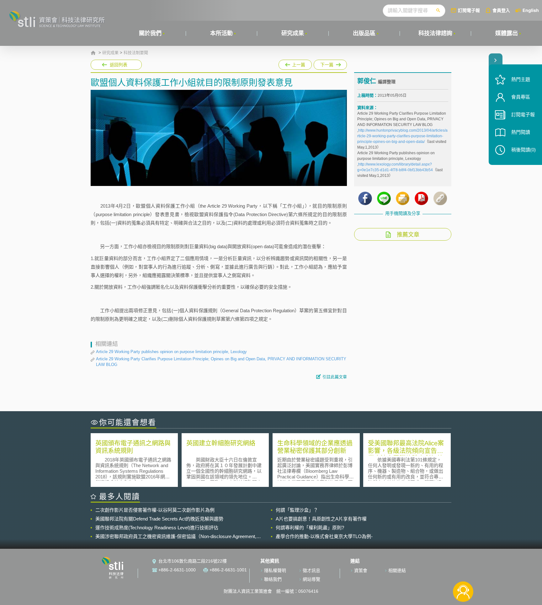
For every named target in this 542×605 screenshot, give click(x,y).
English (531, 10)
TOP (463, 571)
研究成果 (292, 33)
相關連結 (397, 570)
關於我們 (150, 33)
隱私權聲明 (275, 570)
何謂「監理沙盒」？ (297, 510)
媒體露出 (506, 33)
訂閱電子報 (469, 10)
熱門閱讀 (520, 132)
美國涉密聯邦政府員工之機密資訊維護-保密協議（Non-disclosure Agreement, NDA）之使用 (175, 536)
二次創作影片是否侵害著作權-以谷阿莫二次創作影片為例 (155, 510)
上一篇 (295, 63)
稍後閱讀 (523, 149)
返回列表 (118, 64)
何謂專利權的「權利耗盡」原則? (310, 527)
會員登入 (501, 10)
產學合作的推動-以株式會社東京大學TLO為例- (324, 536)
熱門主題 (520, 79)
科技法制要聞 (136, 53)
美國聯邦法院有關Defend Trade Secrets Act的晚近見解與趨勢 (159, 518)
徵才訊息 (311, 570)
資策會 (360, 570)
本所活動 (221, 33)
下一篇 (330, 63)
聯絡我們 (273, 579)
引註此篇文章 (334, 376)
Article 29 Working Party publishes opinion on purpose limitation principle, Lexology (171, 351)
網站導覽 (311, 579)
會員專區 (520, 97)
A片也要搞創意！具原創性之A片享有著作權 (321, 518)
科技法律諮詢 (435, 33)
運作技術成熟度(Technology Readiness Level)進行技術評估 (156, 527)
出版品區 (364, 33)
